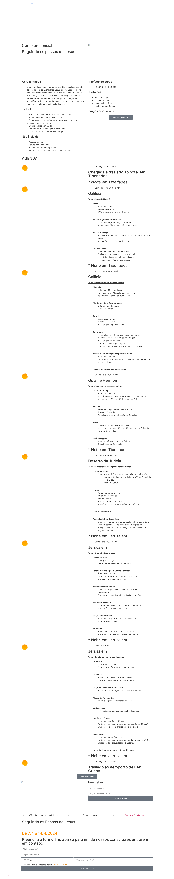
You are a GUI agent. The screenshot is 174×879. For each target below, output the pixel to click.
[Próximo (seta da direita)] (7, 878)
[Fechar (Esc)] (16, 875)
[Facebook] (24, 808)
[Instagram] (30, 808)
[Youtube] (37, 808)
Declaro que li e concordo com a (46, 864)
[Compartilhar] (11, 875)
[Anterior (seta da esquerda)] (2, 878)
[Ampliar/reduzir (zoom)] (2, 875)
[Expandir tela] (7, 875)
